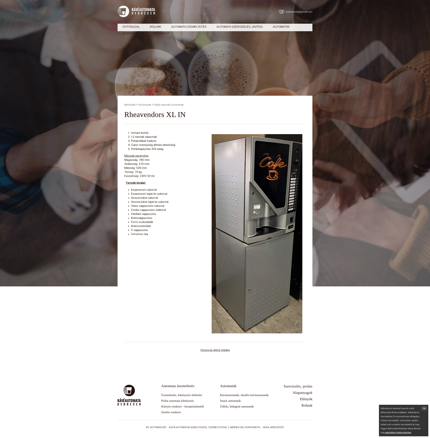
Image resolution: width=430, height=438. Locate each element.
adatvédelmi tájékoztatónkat (398, 432)
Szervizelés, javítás (298, 386)
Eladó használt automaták (169, 104)
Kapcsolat (161, 33)
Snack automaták (230, 400)
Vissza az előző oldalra (215, 350)
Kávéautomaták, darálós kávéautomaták (244, 395)
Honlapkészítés (273, 427)
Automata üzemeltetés (188, 26)
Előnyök (306, 399)
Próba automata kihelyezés (177, 400)
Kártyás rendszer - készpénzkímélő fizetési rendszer (182, 409)
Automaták (281, 26)
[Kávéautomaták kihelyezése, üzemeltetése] (136, 16)
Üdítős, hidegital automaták (237, 406)
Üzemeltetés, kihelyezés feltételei (181, 395)
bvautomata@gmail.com (299, 11)
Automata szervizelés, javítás (240, 26)
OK (424, 408)
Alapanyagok (133, 33)
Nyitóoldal (131, 26)
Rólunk (155, 26)
